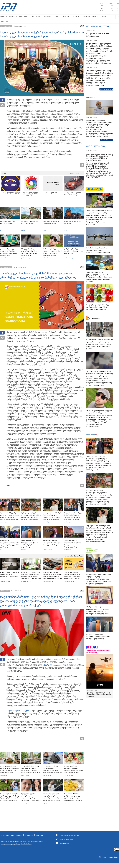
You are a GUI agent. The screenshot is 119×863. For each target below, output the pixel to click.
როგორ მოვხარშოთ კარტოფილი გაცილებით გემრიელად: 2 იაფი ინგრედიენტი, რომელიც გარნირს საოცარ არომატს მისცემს (73, 799)
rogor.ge (45, 803)
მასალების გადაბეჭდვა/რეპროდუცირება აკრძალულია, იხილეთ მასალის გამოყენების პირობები (22, 842)
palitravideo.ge (4, 258)
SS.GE (4, 173)
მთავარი (3, 17)
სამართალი (23, 17)
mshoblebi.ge (47, 775)
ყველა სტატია (106, 140)
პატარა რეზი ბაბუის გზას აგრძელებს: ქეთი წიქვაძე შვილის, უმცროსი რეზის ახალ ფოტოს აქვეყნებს (9, 797)
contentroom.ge (5, 581)
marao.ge (3, 803)
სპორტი (76, 17)
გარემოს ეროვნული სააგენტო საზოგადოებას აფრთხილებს (73, 251)
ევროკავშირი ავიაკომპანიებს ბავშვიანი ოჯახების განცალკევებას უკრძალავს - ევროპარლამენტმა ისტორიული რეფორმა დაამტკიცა (10, 547)
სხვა (2, 21)
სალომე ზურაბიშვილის (18, 710)
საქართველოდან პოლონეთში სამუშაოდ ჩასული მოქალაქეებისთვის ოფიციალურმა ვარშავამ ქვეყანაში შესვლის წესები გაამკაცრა (73, 547)
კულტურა (95, 17)
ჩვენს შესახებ (16, 835)
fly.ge (1, 230)
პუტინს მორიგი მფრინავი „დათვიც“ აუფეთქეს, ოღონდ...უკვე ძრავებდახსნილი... (99, 250)
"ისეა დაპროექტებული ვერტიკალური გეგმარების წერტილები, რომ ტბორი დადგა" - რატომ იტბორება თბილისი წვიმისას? (99, 277)
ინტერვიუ (90, 97)
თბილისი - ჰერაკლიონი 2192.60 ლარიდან (30, 222)
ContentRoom (78, 556)
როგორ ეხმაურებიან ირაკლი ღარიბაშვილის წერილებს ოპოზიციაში (52, 543)
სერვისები (29, 835)
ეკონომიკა (67, 17)
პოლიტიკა (13, 17)
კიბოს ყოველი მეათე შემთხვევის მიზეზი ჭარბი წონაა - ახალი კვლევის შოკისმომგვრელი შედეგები (9, 770)
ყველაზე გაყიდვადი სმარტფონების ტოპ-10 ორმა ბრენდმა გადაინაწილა (29, 544)
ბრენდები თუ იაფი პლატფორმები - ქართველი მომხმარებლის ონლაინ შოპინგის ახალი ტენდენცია (97, 610)
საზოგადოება (36, 17)
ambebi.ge (3, 522)
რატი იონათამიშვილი (55, 665)
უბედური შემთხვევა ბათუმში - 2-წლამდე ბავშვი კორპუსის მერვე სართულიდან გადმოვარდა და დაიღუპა (9, 253)
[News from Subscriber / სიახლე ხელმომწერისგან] (8, 485)
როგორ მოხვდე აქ (75, 173)
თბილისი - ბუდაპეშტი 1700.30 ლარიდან (51, 222)
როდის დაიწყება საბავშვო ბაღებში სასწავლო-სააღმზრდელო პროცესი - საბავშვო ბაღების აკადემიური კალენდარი (74, 771)
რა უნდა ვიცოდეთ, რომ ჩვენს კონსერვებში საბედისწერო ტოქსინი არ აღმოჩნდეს (98, 307)
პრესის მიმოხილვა (95, 146)
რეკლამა (39, 835)
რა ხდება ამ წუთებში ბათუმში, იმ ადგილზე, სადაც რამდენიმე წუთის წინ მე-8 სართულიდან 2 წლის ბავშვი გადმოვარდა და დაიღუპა (99, 344)
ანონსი (104, 17)
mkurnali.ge (4, 775)
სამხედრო (86, 17)
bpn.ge (102, 3)
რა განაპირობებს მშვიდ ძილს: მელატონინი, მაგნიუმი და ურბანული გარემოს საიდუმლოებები (31, 769)
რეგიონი (57, 17)
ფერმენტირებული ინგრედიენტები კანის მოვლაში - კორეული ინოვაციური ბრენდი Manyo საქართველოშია (72, 577)
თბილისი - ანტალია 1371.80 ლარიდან (7, 222)
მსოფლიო (47, 17)
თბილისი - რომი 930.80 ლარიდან (72, 222)
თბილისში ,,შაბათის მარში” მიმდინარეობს (98, 35)
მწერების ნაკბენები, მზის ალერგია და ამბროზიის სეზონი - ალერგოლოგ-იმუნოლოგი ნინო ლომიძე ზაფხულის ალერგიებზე (31, 577)
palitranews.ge (47, 550)
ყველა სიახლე (105, 89)
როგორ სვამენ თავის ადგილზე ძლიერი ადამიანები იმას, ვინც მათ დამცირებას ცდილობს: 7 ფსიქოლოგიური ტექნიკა (52, 798)
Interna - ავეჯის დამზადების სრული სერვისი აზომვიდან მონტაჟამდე (10, 574)
